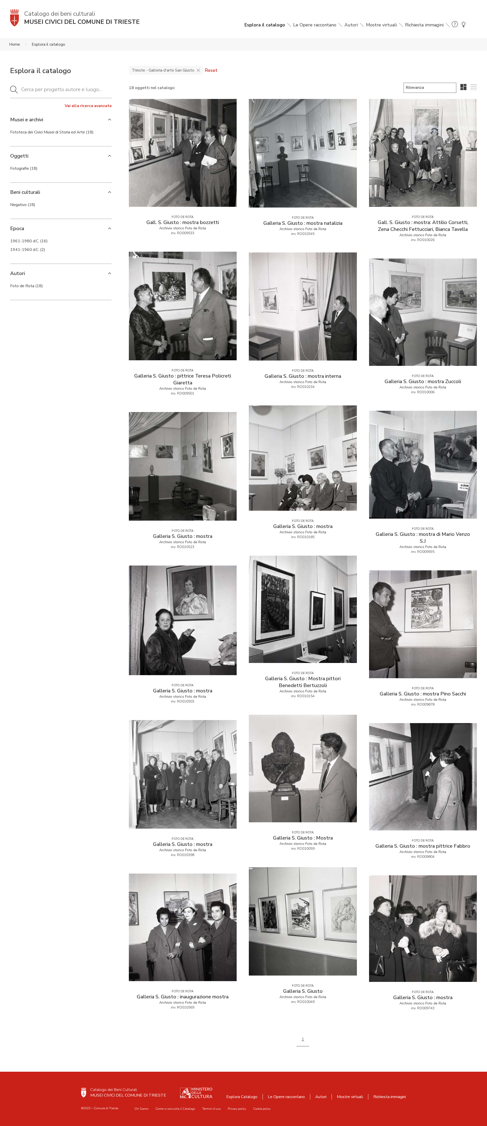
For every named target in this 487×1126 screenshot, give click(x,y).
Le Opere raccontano (314, 25)
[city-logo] (83, 1092)
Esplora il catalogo (265, 25)
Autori (351, 25)
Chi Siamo (141, 1109)
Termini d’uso (211, 1109)
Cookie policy (262, 1109)
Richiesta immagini (424, 25)
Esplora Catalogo (241, 1097)
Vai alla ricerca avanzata (88, 106)
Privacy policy (237, 1109)
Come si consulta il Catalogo (175, 1109)
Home (14, 44)
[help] (455, 25)
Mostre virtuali (381, 25)
